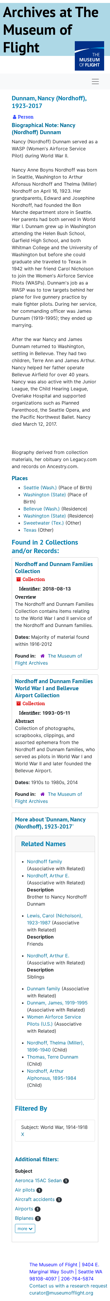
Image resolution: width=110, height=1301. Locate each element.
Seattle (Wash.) (40, 487)
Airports (26, 1209)
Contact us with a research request (68, 1286)
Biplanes (27, 1218)
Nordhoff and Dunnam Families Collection (54, 567)
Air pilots (27, 1190)
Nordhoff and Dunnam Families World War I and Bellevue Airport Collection (54, 688)
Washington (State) (44, 495)
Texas (29, 530)
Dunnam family (43, 988)
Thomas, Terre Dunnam (52, 1057)
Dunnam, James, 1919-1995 (57, 1003)
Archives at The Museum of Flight (51, 29)
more (23, 1228)
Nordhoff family (44, 861)
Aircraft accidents (37, 1199)
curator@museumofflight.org (61, 1293)
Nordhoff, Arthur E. (48, 876)
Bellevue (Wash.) (41, 509)
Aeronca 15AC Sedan (41, 1180)
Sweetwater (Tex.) (43, 523)
